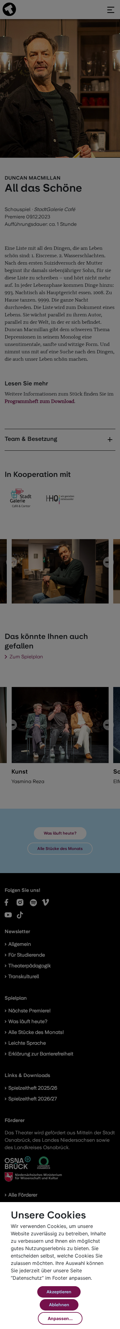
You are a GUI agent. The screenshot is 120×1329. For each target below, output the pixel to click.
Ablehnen (59, 1304)
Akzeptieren (58, 1291)
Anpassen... (60, 1318)
